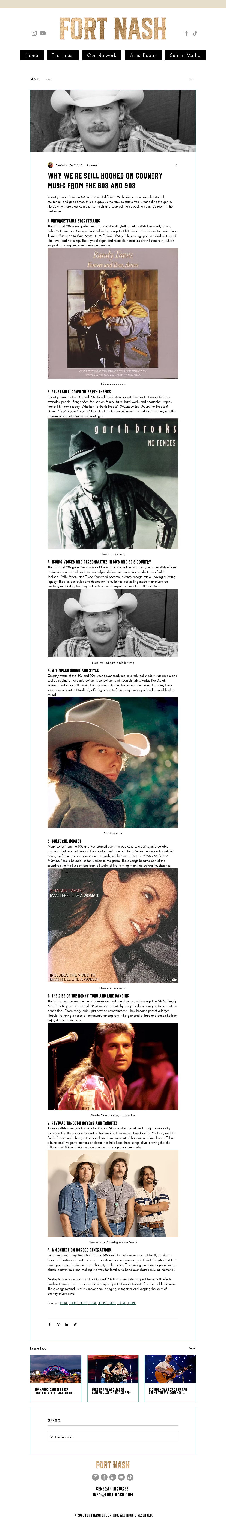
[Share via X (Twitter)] (58, 1324)
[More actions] (176, 165)
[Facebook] (186, 33)
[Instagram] (34, 33)
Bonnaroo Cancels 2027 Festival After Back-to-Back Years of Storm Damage (55, 1391)
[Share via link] (75, 1324)
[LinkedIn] (112, 1477)
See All (192, 1348)
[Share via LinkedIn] (66, 1324)
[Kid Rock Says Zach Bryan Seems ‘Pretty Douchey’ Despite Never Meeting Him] (170, 1369)
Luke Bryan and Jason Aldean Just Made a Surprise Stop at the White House (113, 1391)
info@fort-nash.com (113, 1495)
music (49, 79)
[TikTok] (195, 33)
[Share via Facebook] (49, 1324)
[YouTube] (42, 33)
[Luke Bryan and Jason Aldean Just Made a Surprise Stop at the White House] (113, 1369)
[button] (191, 78)
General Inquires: (113, 1489)
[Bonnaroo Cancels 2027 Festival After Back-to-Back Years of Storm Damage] (55, 1369)
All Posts (34, 79)
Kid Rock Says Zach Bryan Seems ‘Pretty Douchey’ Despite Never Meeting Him (168, 1391)
